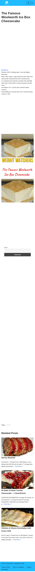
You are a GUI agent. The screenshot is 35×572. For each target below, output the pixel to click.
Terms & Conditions (18, 567)
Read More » (19, 466)
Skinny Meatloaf (8, 458)
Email (5, 247)
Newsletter (5, 569)
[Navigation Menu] (28, 2)
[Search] (32, 3)
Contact (29, 567)
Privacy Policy (6, 567)
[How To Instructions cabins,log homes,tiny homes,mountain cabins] (6, 3)
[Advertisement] (17, 50)
